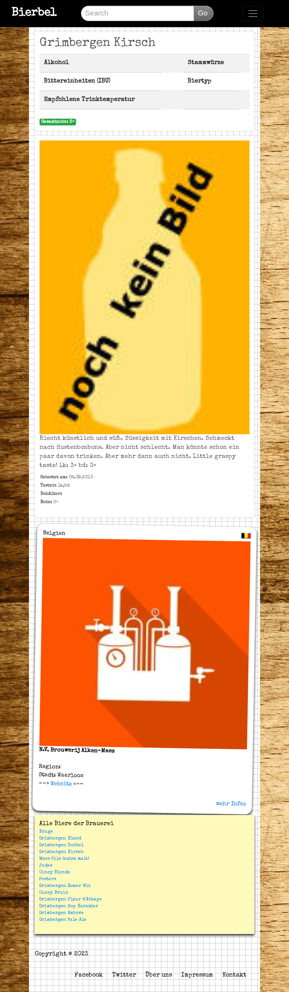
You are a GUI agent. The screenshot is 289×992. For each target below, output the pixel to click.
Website (60, 784)
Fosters (47, 879)
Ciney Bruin (53, 893)
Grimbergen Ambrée (61, 913)
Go (203, 13)
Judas (45, 866)
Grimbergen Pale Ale (63, 920)
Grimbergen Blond (60, 838)
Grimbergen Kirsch (61, 852)
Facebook (89, 975)
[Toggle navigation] (252, 13)
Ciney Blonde (54, 872)
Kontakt (234, 975)
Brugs (46, 832)
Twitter (124, 975)
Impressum (197, 975)
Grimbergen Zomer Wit (64, 886)
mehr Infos (231, 804)
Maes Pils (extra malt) (64, 859)
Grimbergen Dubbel (61, 845)
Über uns (158, 975)
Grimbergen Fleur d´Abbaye (70, 899)
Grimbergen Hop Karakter (68, 906)
